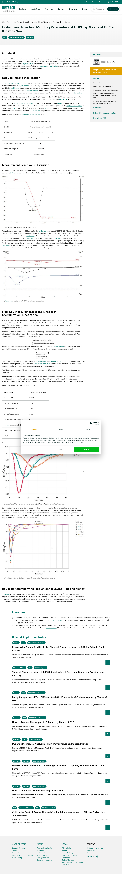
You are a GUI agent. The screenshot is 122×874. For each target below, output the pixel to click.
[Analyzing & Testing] (8, 9)
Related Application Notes (104, 113)
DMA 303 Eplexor (35, 739)
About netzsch (19, 844)
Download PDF (99, 118)
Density (14, 108)
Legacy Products (43, 857)
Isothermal (8, 301)
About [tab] (88, 429)
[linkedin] (94, 857)
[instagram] (100, 857)
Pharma (15, 643)
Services (61, 9)
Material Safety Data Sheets (22, 855)
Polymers (30, 37)
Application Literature (45, 848)
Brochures (40, 850)
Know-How (49, 9)
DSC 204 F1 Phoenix (26, 808)
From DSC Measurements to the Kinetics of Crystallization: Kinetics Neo (104, 96)
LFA (37, 808)
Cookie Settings (67, 853)
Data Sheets (41, 853)
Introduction (97, 83)
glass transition (40, 361)
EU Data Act (66, 865)
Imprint (64, 850)
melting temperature (74, 105)
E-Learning (73, 9)
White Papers (42, 855)
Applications (35, 9)
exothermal (29, 238)
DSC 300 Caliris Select (16, 37)
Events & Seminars (19, 848)
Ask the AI (114, 9)
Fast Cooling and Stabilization (103, 86)
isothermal (43, 66)
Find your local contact (95, 848)
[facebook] (97, 857)
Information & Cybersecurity (72, 862)
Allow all (86, 449)
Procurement (91, 853)
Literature (97, 107)
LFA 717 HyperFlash (48, 808)
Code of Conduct (68, 860)
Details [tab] (61, 429)
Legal (65, 844)
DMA (24, 739)
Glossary (15, 850)
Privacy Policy (67, 848)
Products (22, 9)
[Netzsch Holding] (3, 2)
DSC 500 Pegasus (40, 668)
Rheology (26, 761)
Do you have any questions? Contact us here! (105, 70)
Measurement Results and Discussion (105, 90)
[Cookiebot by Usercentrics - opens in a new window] (91, 423)
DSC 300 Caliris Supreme (36, 643)
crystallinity (6, 245)
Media (40, 844)
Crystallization (58, 346)
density (59, 103)
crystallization (28, 63)
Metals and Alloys (19, 668)
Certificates (16, 853)
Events (84, 9)
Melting (6, 425)
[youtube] (88, 857)
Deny (60, 449)
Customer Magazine (44, 860)
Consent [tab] (34, 429)
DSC (4, 37)
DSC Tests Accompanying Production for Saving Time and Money (105, 102)
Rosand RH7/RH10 (39, 761)
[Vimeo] (91, 857)
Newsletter (91, 850)
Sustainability (17, 857)
